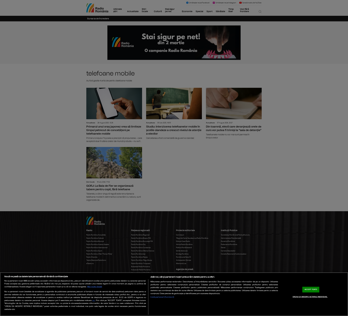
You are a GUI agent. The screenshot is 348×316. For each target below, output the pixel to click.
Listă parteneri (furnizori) (162, 297)
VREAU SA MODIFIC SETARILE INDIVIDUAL (310, 297)
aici (93, 300)
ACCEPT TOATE (310, 289)
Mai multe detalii (94, 287)
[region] (174, 294)
